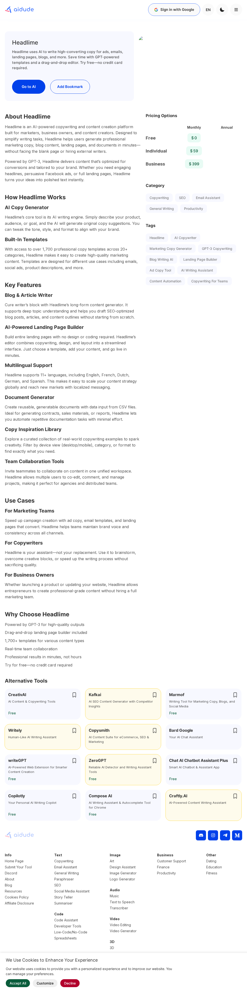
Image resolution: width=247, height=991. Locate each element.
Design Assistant (123, 867)
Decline (70, 983)
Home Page (14, 861)
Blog (8, 885)
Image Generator (123, 873)
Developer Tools (67, 926)
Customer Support (171, 861)
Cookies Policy (17, 897)
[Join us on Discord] (201, 835)
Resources (13, 891)
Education (214, 867)
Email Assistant (208, 198)
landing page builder (200, 259)
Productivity (193, 208)
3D (112, 948)
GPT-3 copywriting (217, 248)
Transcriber (119, 908)
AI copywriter (185, 238)
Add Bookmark (70, 86)
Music (114, 896)
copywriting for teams (209, 281)
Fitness (211, 873)
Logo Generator (122, 879)
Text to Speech (122, 902)
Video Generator (123, 931)
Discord (11, 873)
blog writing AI (161, 259)
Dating (211, 861)
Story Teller (63, 897)
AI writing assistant (197, 270)
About (9, 879)
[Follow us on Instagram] (213, 835)
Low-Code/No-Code (70, 932)
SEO (182, 198)
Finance (163, 867)
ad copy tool (160, 270)
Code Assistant (66, 920)
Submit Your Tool (18, 867)
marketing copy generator (171, 248)
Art (112, 861)
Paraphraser (64, 879)
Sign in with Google (177, 9)
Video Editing (120, 925)
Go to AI (29, 86)
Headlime (157, 238)
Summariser (63, 903)
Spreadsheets (65, 938)
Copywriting (159, 198)
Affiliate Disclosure (19, 903)
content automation (165, 281)
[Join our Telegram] (225, 835)
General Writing (162, 208)
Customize (45, 983)
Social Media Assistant (71, 891)
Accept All (18, 983)
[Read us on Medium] (237, 835)
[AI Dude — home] (19, 9)
